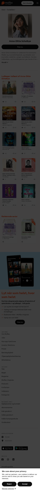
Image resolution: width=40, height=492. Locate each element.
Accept (24, 484)
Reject (9, 484)
